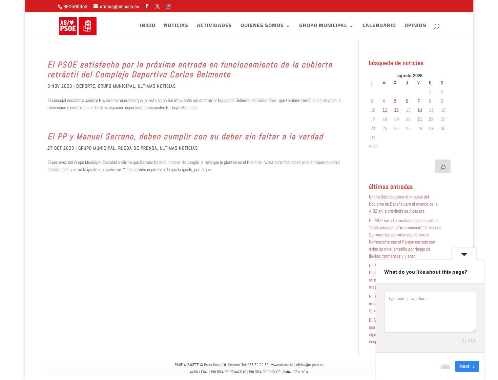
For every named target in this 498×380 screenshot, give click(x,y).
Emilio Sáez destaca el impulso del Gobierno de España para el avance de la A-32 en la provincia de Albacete (403, 204)
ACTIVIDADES (214, 27)
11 (384, 110)
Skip (445, 366)
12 (396, 110)
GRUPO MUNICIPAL (323, 27)
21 (419, 119)
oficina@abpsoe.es (309, 364)
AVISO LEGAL (199, 372)
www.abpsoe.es (282, 364)
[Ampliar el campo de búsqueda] (443, 166)
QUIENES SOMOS (262, 27)
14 (419, 110)
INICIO (147, 27)
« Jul (373, 146)
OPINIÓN (415, 27)
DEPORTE (85, 86)
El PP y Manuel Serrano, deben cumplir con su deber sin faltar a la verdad (185, 136)
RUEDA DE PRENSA (137, 148)
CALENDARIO (379, 27)
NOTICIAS (176, 27)
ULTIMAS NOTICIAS (157, 86)
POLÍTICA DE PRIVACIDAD (228, 372)
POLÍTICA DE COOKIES (265, 372)
